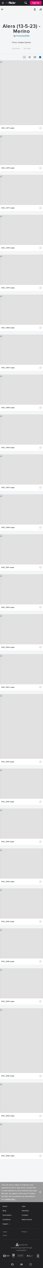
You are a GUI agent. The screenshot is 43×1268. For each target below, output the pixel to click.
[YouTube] (21, 1264)
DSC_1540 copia (7, 1116)
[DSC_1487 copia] (21, 350)
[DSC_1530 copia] (21, 983)
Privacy (24, 1232)
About (5, 1206)
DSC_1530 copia (7, 1001)
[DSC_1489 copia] (21, 390)
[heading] (11, 3)
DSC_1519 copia (7, 842)
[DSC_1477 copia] (21, 190)
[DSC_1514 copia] (21, 726)
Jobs (23, 1206)
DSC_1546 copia (7, 1156)
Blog (4, 1211)
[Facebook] (12, 1264)
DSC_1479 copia (7, 288)
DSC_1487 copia (7, 368)
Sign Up (35, 3)
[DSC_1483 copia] (21, 310)
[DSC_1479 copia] (21, 270)
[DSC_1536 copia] (21, 1040)
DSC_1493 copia (7, 448)
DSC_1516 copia (7, 802)
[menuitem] (25, 3)
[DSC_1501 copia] (21, 549)
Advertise (25, 1211)
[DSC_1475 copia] (21, 150)
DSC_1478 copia (7, 248)
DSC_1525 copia (7, 961)
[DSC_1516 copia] (21, 784)
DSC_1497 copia (7, 488)
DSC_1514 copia (7, 762)
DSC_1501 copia (7, 567)
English (5, 1224)
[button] (34, 9)
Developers (7, 1215)
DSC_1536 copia (7, 1076)
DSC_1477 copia (7, 208)
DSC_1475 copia (7, 168)
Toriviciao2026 (22, 36)
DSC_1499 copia (7, 527)
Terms (5, 1235)
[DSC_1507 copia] (21, 669)
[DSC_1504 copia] (21, 629)
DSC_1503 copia (7, 607)
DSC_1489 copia (7, 408)
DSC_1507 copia (7, 687)
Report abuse (27, 1219)
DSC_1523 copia (7, 922)
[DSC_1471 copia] (21, 93)
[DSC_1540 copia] (21, 1098)
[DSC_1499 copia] (21, 509)
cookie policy (10, 1199)
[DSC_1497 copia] (21, 469)
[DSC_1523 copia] (21, 903)
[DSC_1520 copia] (21, 863)
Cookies (25, 1215)
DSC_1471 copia (7, 128)
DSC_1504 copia (7, 647)
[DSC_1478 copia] (21, 230)
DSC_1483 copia (7, 328)
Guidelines (7, 1219)
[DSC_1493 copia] (21, 430)
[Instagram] (30, 1264)
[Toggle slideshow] (24, 57)
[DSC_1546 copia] (21, 1138)
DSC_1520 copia (7, 882)
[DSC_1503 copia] (21, 589)
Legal (5, 1232)
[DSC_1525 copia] (21, 943)
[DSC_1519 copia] (21, 824)
